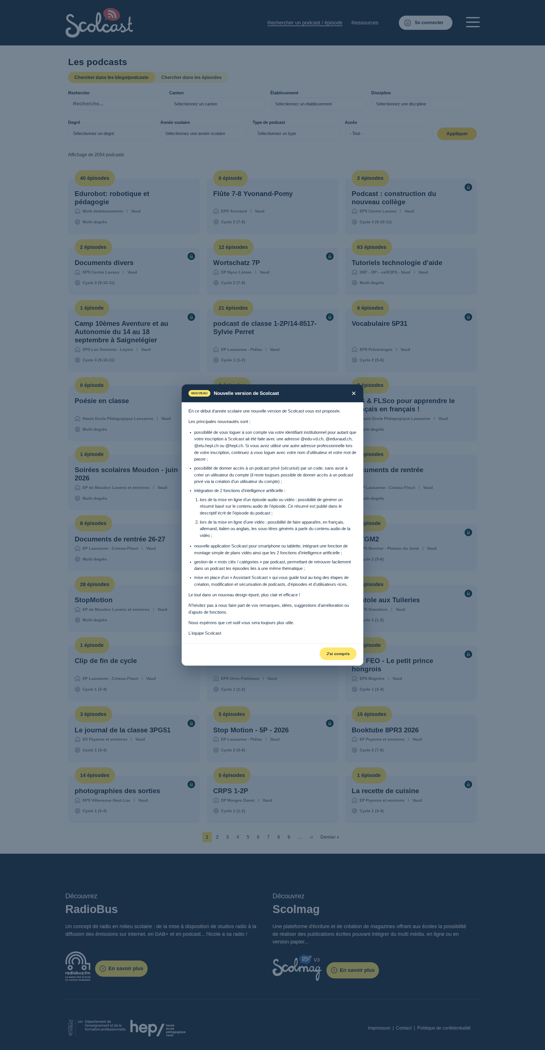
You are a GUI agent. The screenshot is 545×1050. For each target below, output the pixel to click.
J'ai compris (338, 653)
